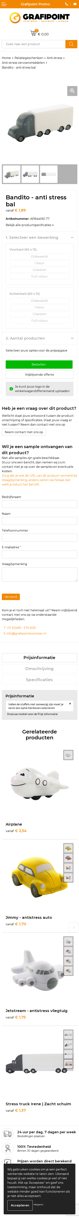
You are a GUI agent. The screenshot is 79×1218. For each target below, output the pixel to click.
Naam (6, 513)
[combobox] (34, 44)
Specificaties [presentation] (39, 679)
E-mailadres (11, 547)
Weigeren (38, 1204)
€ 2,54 (16, 831)
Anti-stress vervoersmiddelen (23, 62)
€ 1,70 (16, 924)
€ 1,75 (16, 1017)
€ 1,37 (16, 1110)
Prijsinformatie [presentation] (39, 657)
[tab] (39, 657)
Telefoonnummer (15, 530)
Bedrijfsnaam (11, 497)
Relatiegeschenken (29, 58)
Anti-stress (54, 58)
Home (6, 58)
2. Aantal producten (25, 338)
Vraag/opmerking (14, 564)
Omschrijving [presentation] (39, 668)
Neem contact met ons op (24, 432)
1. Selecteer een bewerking (32, 237)
